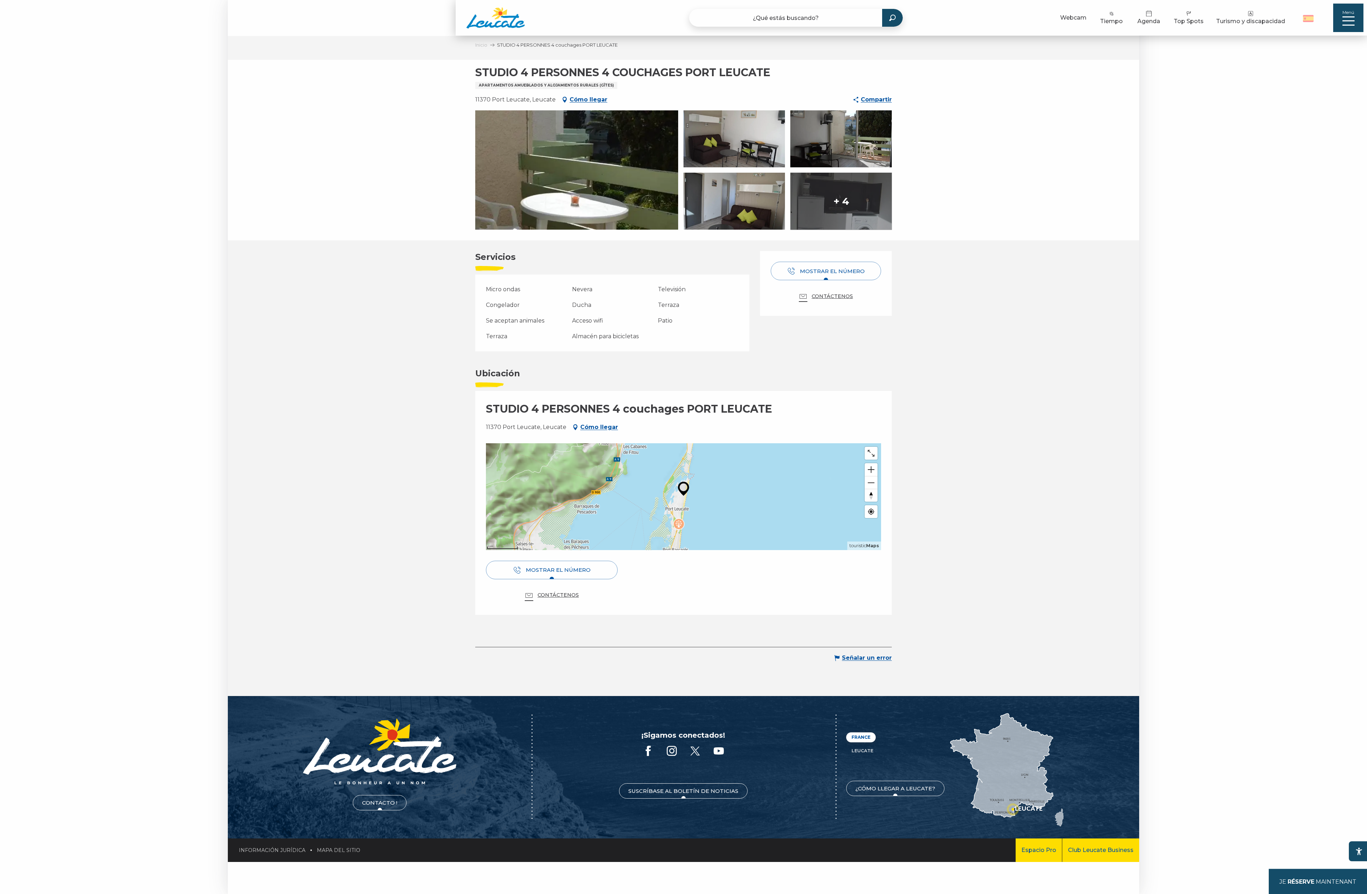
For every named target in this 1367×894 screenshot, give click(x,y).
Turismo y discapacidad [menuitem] (1250, 21)
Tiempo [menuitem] (1111, 21)
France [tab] (861, 737)
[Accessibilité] (1358, 851)
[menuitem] (495, 18)
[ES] (1308, 18)
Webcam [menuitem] (1073, 17)
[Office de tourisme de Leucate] (379, 751)
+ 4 (841, 201)
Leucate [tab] (862, 750)
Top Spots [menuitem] (1189, 21)
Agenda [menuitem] (1148, 21)
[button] (1309, 18)
